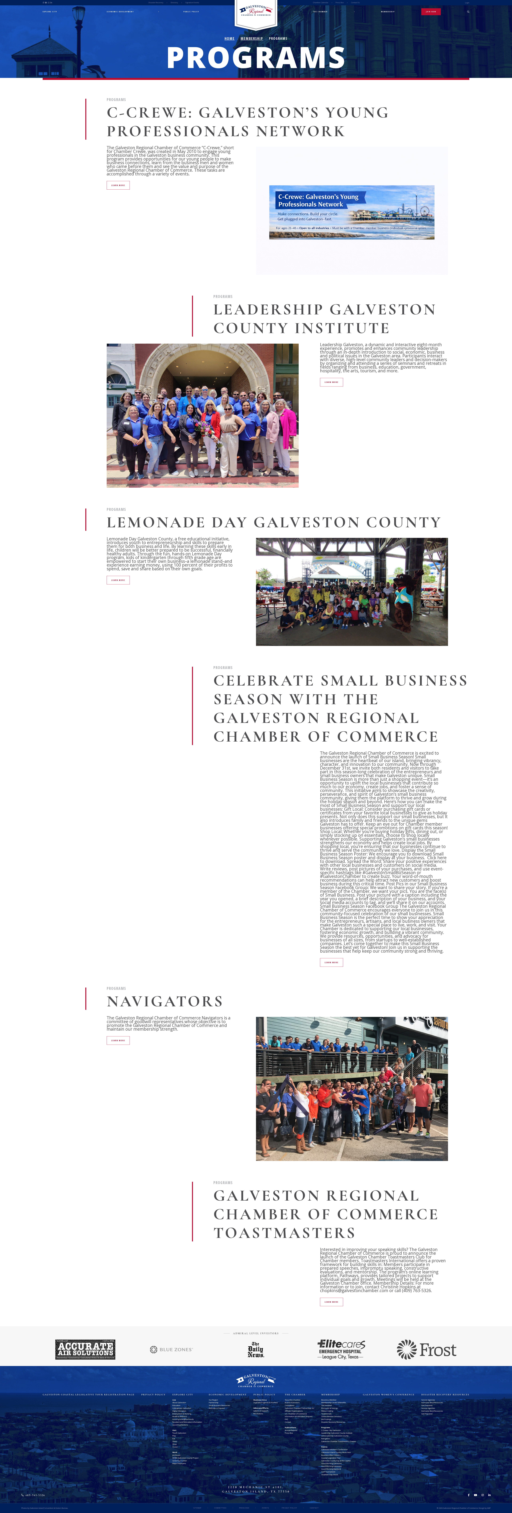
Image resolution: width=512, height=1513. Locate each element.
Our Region (213, 1400)
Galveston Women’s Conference (334, 1449)
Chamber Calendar (320, 2)
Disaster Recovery (156, 2)
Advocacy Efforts (260, 1408)
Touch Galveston (179, 1433)
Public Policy (191, 12)
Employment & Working (181, 1414)
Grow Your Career (179, 1461)
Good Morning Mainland (331, 1469)
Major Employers (179, 1463)
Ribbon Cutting (327, 1411)
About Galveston (179, 1402)
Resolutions (258, 1413)
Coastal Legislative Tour (331, 1458)
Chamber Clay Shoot (329, 1474)
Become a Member (329, 1400)
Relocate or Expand (217, 1408)
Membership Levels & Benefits (333, 1402)
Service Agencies (428, 1400)
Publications (290, 1427)
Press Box (340, 2)
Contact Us (355, 2)
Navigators (325, 1438)
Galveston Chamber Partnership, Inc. (300, 1408)
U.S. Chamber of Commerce (296, 1414)
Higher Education (179, 1411)
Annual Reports (291, 1430)
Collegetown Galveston (181, 1408)
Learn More (118, 185)
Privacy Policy (153, 1394)
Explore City (50, 12)
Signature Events (192, 2)
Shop (174, 1444)
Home (230, 38)
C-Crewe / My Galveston (331, 1430)
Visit (174, 1430)
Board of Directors (292, 1402)
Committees (289, 1405)
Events (324, 1447)
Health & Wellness (179, 1416)
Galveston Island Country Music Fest (336, 1452)
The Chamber (320, 12)
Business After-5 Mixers (331, 1455)
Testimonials (326, 1414)
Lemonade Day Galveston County (335, 1436)
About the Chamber (293, 1400)
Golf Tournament (328, 1472)
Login (467, 2)
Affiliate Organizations (294, 1411)
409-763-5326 (34, 1495)
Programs (325, 1427)
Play (174, 1436)
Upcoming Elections (180, 1425)
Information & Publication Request (298, 1416)
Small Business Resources (219, 1405)
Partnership (213, 1402)
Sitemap (197, 1508)
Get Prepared (426, 1405)
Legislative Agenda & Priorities (265, 1402)
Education (176, 1405)
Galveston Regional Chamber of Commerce (460, 1508)
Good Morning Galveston (331, 1463)
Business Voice (260, 1400)
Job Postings (326, 1419)
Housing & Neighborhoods (183, 1419)
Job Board (176, 1455)
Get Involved (326, 1405)
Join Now (431, 12)
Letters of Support (260, 1411)
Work (174, 1452)
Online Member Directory (331, 1416)
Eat (173, 1438)
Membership (388, 12)
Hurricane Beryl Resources (432, 1402)
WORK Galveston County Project (185, 1458)
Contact (288, 1422)
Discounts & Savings (329, 1408)
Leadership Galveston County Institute (336, 1433)
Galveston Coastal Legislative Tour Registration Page (89, 1394)
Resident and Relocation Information (187, 1422)
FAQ (286, 1419)
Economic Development (120, 12)
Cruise (175, 1447)
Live (174, 1400)
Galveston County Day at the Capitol (336, 1461)
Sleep (174, 1441)
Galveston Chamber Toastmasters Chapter (338, 1441)
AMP (489, 1508)
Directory (174, 2)
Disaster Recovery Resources (333, 1422)
